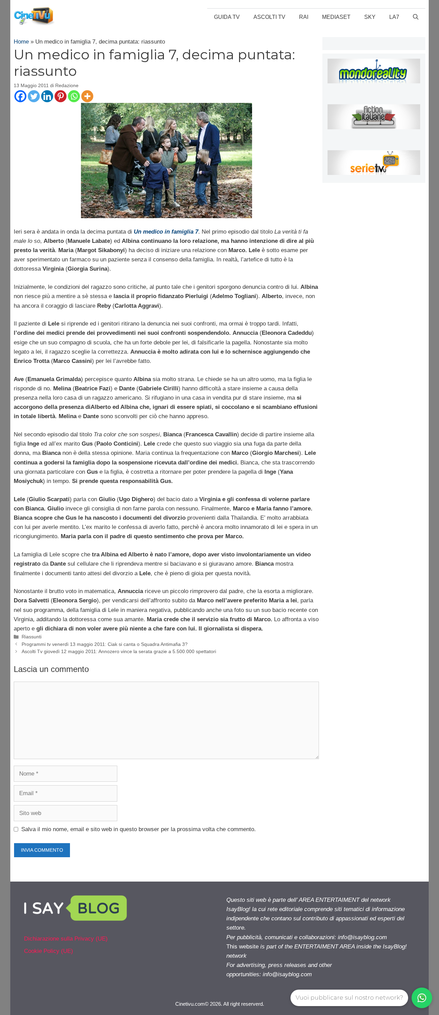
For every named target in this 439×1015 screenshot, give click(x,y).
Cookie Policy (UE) (48, 951)
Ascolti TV (269, 17)
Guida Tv (227, 17)
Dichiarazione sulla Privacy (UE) (66, 938)
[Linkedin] (47, 96)
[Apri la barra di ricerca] (415, 17)
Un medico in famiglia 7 (166, 231)
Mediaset (336, 17)
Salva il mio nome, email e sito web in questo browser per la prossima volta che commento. (138, 829)
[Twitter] (34, 96)
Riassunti (31, 636)
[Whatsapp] (74, 96)
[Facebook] (20, 96)
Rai (303, 17)
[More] (87, 96)
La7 (394, 17)
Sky (370, 17)
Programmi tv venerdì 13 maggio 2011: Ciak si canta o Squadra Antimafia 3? (105, 644)
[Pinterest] (61, 96)
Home (21, 41)
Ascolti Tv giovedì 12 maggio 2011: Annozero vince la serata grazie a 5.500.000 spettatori (119, 651)
